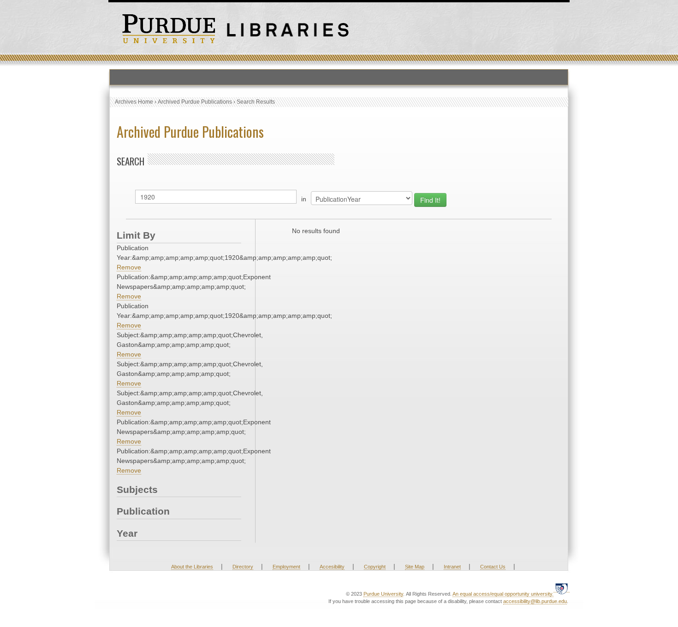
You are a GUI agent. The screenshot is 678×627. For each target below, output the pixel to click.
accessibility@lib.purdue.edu (535, 601)
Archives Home (134, 102)
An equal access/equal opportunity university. (502, 594)
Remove (129, 267)
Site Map (414, 566)
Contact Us (493, 566)
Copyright (375, 566)
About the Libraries (192, 566)
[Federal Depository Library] (561, 588)
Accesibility (332, 566)
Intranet (452, 566)
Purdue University (383, 594)
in (303, 199)
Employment (286, 566)
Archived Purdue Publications (195, 102)
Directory (242, 566)
